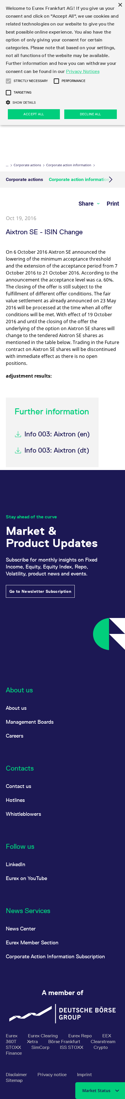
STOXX (14, 1047)
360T (12, 1041)
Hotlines (15, 800)
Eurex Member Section (32, 942)
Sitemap (14, 1080)
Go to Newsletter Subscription (40, 591)
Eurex (12, 1035)
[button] (8, 81)
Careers (14, 736)
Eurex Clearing (43, 1035)
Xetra (33, 1041)
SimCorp (41, 1047)
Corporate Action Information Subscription (55, 956)
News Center (21, 929)
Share (86, 203)
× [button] (120, 5)
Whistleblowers (23, 814)
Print (113, 203)
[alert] (62, 62)
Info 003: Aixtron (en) (57, 434)
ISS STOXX (72, 1047)
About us (16, 708)
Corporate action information (68, 165)
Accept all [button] (34, 114)
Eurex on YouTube (26, 878)
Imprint (84, 1074)
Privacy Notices (82, 71)
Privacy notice (53, 1074)
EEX (106, 1035)
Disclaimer (17, 1074)
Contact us (18, 786)
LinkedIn (15, 864)
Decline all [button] (90, 114)
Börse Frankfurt (64, 1041)
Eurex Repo (80, 1035)
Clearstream (103, 1041)
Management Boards (29, 722)
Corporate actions (27, 165)
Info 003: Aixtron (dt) (56, 450)
